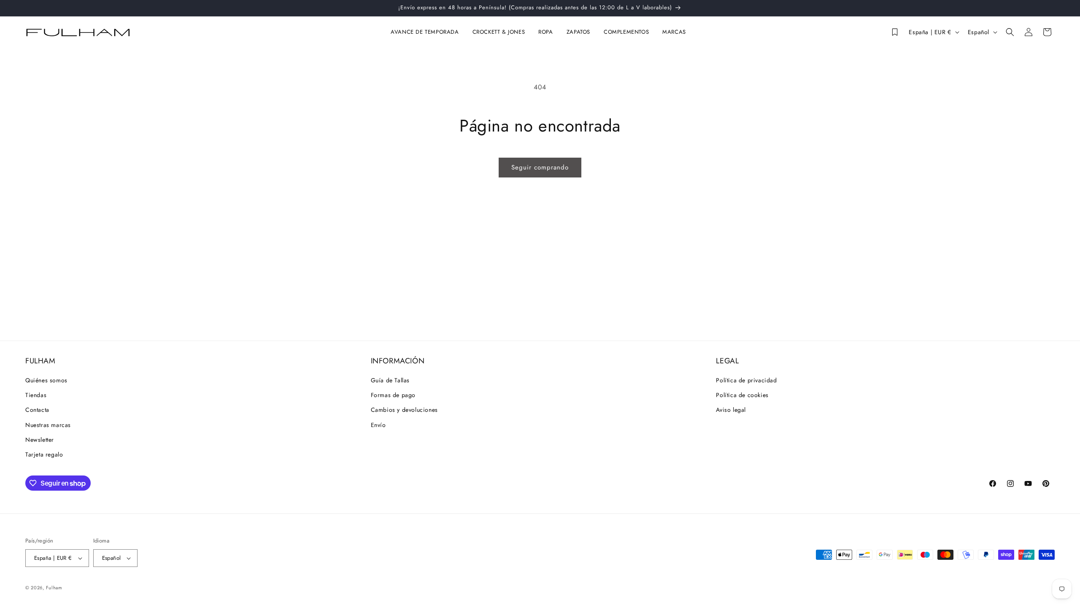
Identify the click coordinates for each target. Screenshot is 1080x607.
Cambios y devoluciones (404, 410)
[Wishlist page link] (894, 32)
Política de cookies (742, 395)
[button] (426, 32)
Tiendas (35, 395)
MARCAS (674, 32)
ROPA (545, 32)
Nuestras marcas (48, 425)
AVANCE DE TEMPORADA (425, 32)
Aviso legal (731, 410)
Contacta (37, 410)
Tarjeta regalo (44, 454)
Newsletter (39, 439)
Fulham (54, 587)
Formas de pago (393, 395)
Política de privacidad (746, 380)
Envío (378, 425)
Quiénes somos (46, 380)
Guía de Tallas (390, 380)
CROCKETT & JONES (498, 32)
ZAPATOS (578, 32)
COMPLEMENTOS (626, 32)
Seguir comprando (540, 167)
